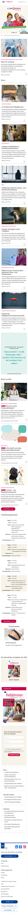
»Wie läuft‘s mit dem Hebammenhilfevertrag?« (11, 449)
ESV (2, 35)
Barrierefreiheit (5, 889)
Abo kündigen (5, 894)
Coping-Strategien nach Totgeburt (11, 230)
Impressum (4, 891)
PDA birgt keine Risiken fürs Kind (12, 799)
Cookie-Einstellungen (7, 896)
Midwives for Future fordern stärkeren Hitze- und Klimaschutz (12, 272)
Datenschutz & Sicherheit (8, 886)
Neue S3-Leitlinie (7, 62)
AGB (2, 884)
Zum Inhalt (7, 509)
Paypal (3, 872)
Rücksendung (5, 866)
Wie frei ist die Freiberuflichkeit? (9, 407)
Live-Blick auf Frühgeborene (12, 107)
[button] (11, 32)
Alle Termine (7, 621)
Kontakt (8, 902)
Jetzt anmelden (8, 856)
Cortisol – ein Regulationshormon (8, 491)
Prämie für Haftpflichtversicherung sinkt (13, 315)
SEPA (2, 877)
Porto (2, 863)
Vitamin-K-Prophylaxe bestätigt (12, 802)
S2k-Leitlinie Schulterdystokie (12, 824)
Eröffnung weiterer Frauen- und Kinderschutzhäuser (14, 189)
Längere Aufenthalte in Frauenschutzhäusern (10, 147)
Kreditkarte (4, 875)
